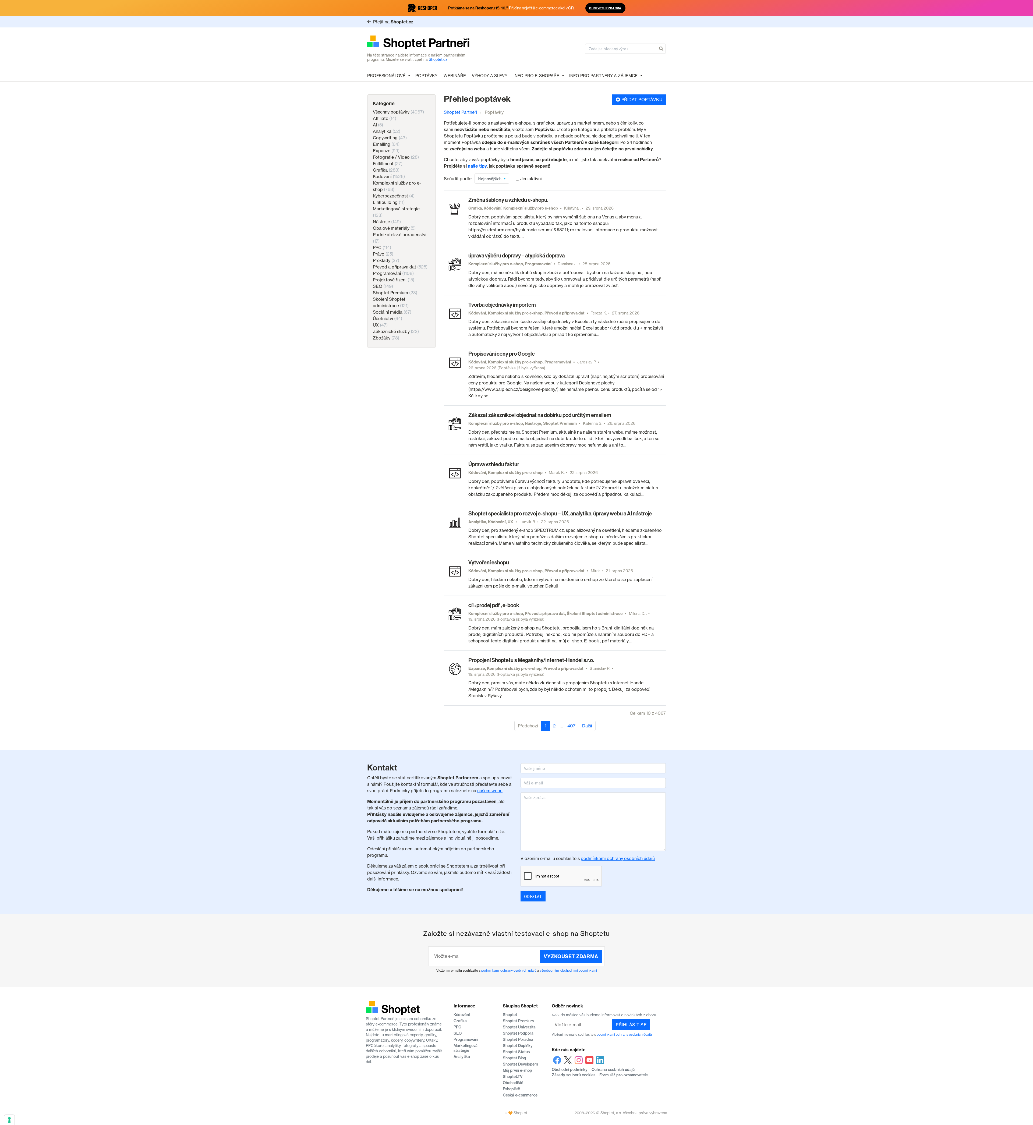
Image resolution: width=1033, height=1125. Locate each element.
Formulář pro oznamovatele (623, 1075)
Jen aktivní (531, 178)
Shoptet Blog (514, 1058)
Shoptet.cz (438, 59)
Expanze (386, 150)
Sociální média (392, 312)
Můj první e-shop (517, 1070)
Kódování (389, 176)
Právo (383, 254)
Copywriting (390, 137)
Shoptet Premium (395, 292)
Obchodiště (513, 1082)
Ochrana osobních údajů (613, 1069)
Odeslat (533, 896)
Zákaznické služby (396, 331)
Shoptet (510, 1014)
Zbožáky (386, 338)
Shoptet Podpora (518, 1033)
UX (380, 325)
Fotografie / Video (396, 157)
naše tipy (477, 166)
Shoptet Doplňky (518, 1045)
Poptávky (426, 75)
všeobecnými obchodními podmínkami (568, 970)
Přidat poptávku (641, 99)
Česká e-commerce (520, 1095)
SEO (383, 286)
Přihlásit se (631, 1024)
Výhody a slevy (489, 75)
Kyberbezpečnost (394, 196)
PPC (382, 247)
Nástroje (387, 221)
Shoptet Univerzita (519, 1027)
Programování (393, 273)
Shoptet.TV (512, 1076)
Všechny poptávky (398, 112)
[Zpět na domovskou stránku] (418, 43)
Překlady (386, 260)
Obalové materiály (394, 228)
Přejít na (393, 21)
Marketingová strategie (465, 1048)
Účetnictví (387, 318)
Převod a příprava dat (400, 267)
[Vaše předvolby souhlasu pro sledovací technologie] (9, 1120)
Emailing (386, 144)
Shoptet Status (516, 1051)
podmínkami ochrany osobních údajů (618, 858)
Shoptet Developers (520, 1064)
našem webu (490, 790)
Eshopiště (511, 1089)
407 (571, 725)
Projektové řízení (393, 279)
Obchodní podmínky (570, 1069)
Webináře (455, 75)
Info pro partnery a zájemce (603, 75)
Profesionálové (386, 75)
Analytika (386, 131)
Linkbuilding (389, 202)
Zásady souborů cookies (573, 1075)
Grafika (386, 170)
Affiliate (384, 118)
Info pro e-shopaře (536, 75)
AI (378, 125)
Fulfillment (387, 163)
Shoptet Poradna (518, 1039)
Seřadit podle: (458, 178)
